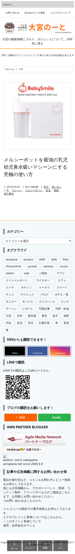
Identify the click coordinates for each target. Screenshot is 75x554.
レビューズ (14, 509)
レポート (27, 308)
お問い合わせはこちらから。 (25, 500)
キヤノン (26, 287)
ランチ (65, 301)
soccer (64, 266)
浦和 (66, 316)
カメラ (10, 287)
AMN (42, 259)
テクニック (27, 294)
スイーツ (62, 287)
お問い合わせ (12, 12)
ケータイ (44, 287)
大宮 (8, 316)
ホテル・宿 (61, 294)
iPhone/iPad (13, 266)
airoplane (12, 259)
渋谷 (8, 323)
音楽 (66, 323)
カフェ (62, 280)
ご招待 (43, 273)
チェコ (10, 294)
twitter (10, 273)
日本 (19, 316)
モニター (11, 301)
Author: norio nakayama (20, 460)
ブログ (44, 294)
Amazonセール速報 (35, 12)
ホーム (10, 69)
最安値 (32, 316)
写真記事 (44, 308)
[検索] (70, 4)
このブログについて (60, 12)
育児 (46, 186)
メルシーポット (33, 190)
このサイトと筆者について (23, 521)
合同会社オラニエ (23, 525)
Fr (7, 190)
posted (32, 266)
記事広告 (44, 323)
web (26, 273)
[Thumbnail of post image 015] (37, 116)
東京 (44, 316)
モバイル (27, 301)
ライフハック (47, 301)
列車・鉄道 (62, 308)
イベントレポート (17, 280)
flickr (66, 259)
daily (54, 259)
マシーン (17, 190)
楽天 (55, 316)
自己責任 (9, 193)
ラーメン (11, 308)
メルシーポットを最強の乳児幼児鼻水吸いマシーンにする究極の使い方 (36, 166)
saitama (48, 266)
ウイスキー (43, 280)
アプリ (61, 273)
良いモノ (57, 186)
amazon (28, 259)
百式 (30, 323)
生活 (48, 190)
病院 (56, 190)
